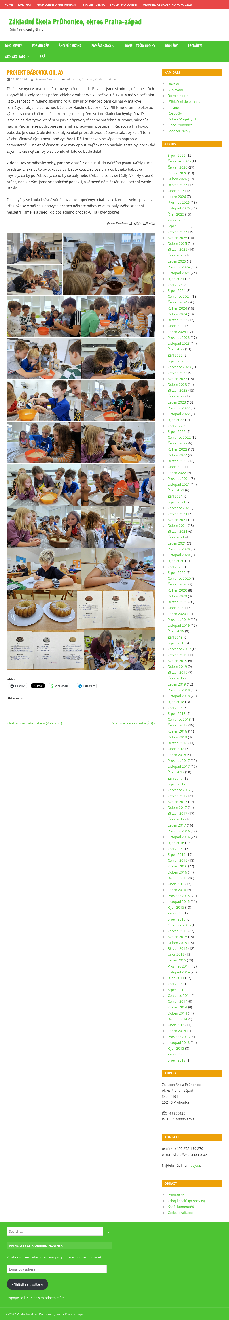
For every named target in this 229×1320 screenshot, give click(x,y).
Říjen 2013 (176, 1048)
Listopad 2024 (179, 273)
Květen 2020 (177, 590)
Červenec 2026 (179, 161)
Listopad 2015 (179, 901)
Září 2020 (175, 566)
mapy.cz (193, 1165)
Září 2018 (175, 707)
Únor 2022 (176, 466)
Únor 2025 (176, 255)
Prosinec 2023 (179, 337)
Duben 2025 (177, 243)
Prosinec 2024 (179, 267)
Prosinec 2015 (179, 895)
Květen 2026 (177, 173)
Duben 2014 (177, 1013)
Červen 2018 (177, 725)
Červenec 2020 (179, 578)
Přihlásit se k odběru (27, 1284)
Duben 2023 (177, 384)
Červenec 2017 (179, 790)
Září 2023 (175, 355)
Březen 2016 (177, 878)
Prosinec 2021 (179, 478)
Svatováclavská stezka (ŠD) (132, 723)
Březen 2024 (177, 320)
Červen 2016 (177, 860)
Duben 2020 (177, 596)
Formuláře (40, 45)
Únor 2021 (176, 537)
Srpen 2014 (177, 989)
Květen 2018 (177, 731)
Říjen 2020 (176, 560)
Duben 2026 (177, 179)
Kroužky (171, 45)
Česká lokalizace (180, 1212)
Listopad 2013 (179, 1042)
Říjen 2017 (176, 772)
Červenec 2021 (179, 508)
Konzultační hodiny (140, 45)
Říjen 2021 (176, 490)
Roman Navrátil (47, 79)
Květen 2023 (177, 378)
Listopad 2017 (179, 766)
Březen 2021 (177, 531)
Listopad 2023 (179, 343)
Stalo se (87, 79)
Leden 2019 (177, 684)
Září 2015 (175, 913)
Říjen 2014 (176, 978)
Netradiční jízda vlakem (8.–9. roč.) (35, 723)
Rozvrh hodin (178, 95)
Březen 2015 (177, 948)
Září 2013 (175, 1054)
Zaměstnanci (101, 45)
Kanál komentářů (181, 1206)
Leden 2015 (177, 960)
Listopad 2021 (179, 484)
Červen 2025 (177, 231)
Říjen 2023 (176, 349)
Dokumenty (13, 45)
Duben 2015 (177, 942)
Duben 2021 (177, 525)
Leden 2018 (177, 754)
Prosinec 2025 (179, 202)
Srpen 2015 (177, 919)
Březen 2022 (177, 461)
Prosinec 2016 (179, 831)
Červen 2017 (177, 795)
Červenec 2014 (179, 995)
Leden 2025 (177, 261)
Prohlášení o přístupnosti (56, 4)
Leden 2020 (177, 613)
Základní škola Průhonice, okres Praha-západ (75, 22)
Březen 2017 (177, 813)
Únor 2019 (176, 678)
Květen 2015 (177, 936)
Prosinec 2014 (179, 966)
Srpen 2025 (177, 226)
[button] (34, 248)
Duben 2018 (177, 737)
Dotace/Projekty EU (183, 119)
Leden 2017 (177, 825)
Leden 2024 (177, 331)
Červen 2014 (177, 1001)
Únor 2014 (176, 1025)
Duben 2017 (177, 807)
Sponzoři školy (179, 131)
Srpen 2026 (177, 155)
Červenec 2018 (179, 719)
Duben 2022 (177, 455)
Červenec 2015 (179, 925)
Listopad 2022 (179, 414)
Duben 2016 (177, 872)
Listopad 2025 (179, 208)
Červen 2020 (177, 584)
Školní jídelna (94, 4)
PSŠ (42, 56)
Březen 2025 (177, 249)
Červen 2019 (177, 654)
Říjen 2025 (176, 214)
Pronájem (195, 45)
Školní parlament (124, 4)
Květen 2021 (177, 519)
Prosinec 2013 (179, 1036)
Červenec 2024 (179, 296)
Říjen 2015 (176, 907)
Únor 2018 (176, 748)
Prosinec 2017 (179, 760)
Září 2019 (175, 637)
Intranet (174, 107)
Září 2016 (175, 848)
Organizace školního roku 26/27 (167, 4)
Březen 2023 (177, 390)
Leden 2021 (177, 543)
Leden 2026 (177, 196)
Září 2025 (175, 220)
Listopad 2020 (179, 555)
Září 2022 (175, 425)
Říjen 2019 (176, 631)
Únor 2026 (176, 190)
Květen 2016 (177, 866)
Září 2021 (175, 496)
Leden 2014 (177, 1030)
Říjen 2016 (176, 842)
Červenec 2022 (179, 437)
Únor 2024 (176, 325)
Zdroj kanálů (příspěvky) (186, 1200)
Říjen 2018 (176, 701)
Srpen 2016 (177, 854)
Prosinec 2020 (179, 549)
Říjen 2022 (176, 419)
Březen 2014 (177, 1019)
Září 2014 (175, 983)
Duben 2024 (177, 314)
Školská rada (15, 56)
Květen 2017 (177, 801)
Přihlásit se (176, 1195)
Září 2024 (175, 284)
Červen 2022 (177, 443)
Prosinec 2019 (179, 619)
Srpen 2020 (177, 572)
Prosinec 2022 (179, 408)
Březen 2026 (177, 184)
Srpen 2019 (177, 643)
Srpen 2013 (177, 1060)
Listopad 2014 (179, 972)
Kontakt (24, 4)
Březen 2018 (177, 743)
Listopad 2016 (179, 837)
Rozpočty (175, 113)
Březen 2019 (177, 672)
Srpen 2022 (177, 431)
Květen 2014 (177, 1007)
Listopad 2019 (179, 625)
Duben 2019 (177, 666)
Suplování (175, 90)
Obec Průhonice (180, 125)
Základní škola (105, 79)
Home (8, 4)
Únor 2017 (176, 819)
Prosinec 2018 (179, 690)
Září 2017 (175, 778)
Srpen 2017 (177, 784)
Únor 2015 (176, 954)
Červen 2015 (177, 931)
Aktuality (73, 79)
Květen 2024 (177, 308)
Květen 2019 (177, 660)
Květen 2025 (177, 237)
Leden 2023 (177, 402)
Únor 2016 (176, 884)
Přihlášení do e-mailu (184, 101)
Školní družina (70, 45)
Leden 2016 (177, 889)
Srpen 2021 (177, 502)
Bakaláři (174, 84)
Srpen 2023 (177, 361)
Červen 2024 (177, 302)
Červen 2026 (177, 167)
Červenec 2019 (179, 649)
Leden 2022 (177, 472)
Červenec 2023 (179, 367)
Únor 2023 (176, 396)
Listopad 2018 (179, 696)
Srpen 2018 (177, 713)
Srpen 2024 (177, 290)
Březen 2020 (177, 602)
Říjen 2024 (176, 278)
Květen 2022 (177, 449)
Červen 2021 (177, 513)
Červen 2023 (177, 372)
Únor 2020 (176, 607)
